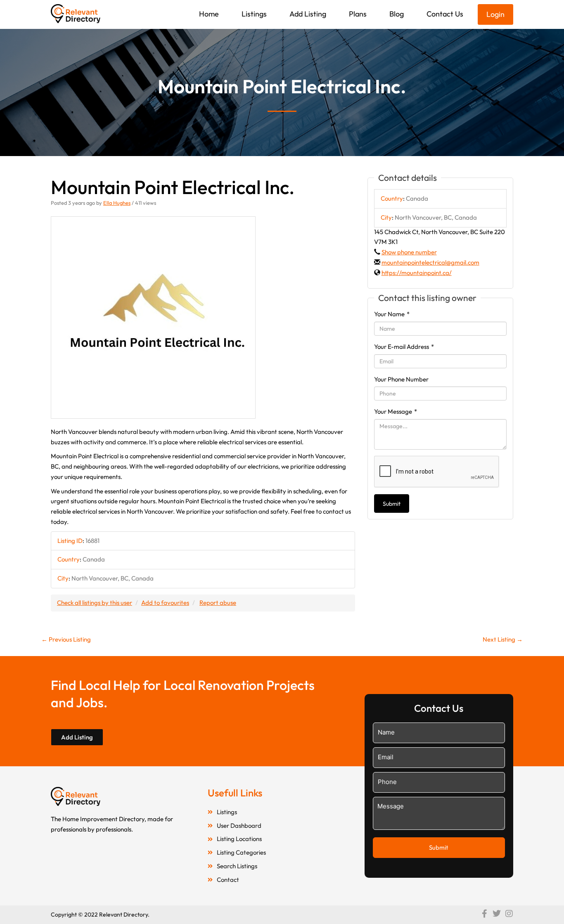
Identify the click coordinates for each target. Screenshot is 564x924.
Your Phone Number (401, 379)
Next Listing (503, 639)
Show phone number (409, 252)
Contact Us (445, 14)
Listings (254, 14)
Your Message (395, 411)
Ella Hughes (116, 202)
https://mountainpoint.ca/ (417, 273)
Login (495, 14)
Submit (391, 503)
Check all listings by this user (94, 603)
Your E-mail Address (404, 347)
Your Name (392, 314)
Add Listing (307, 14)
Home (209, 14)
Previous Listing (66, 639)
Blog (396, 14)
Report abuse (217, 603)
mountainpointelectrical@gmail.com (430, 262)
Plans (358, 14)
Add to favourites (165, 603)
